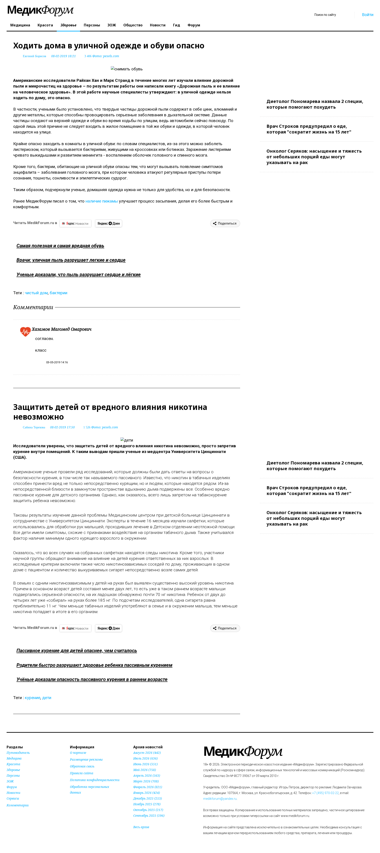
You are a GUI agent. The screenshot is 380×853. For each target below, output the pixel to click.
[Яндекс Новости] (75, 223)
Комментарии (18, 805)
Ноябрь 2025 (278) (147, 804)
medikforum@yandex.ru (220, 798)
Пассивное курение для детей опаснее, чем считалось (76, 650)
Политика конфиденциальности (94, 780)
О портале (78, 753)
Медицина (20, 25)
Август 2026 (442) (147, 753)
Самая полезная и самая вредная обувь (60, 245)
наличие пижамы (102, 201)
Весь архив (141, 827)
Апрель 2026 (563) (146, 775)
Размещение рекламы (86, 759)
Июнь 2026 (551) (145, 764)
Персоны (92, 25)
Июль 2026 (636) (145, 758)
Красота (45, 25)
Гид (176, 25)
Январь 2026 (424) (146, 793)
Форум (194, 25)
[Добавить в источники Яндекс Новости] (75, 800)
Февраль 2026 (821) (147, 787)
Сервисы (13, 798)
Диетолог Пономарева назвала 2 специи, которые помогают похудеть (315, 104)
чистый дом (36, 292)
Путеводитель (18, 753)
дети (46, 697)
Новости (158, 25)
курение (32, 697)
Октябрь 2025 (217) (148, 810)
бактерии (58, 292)
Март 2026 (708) (146, 781)
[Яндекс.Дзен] (108, 223)
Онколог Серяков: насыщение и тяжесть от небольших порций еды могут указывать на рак (314, 156)
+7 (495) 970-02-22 (325, 793)
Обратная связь (82, 766)
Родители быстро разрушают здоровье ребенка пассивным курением (94, 665)
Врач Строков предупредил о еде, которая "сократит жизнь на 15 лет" (309, 129)
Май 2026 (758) (144, 770)
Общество (132, 25)
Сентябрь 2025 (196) (148, 815)
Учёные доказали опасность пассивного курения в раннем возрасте (92, 679)
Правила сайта (81, 773)
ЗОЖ (112, 25)
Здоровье (68, 25)
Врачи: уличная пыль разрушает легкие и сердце (71, 260)
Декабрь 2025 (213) (147, 798)
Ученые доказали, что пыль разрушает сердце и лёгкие (78, 274)
